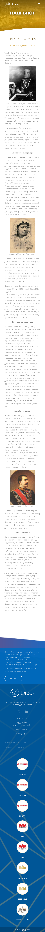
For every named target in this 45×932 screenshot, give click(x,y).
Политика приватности (11, 742)
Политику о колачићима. (15, 671)
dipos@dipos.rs (22, 734)
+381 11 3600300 (22, 729)
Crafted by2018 (22, 930)
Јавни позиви (21, 747)
